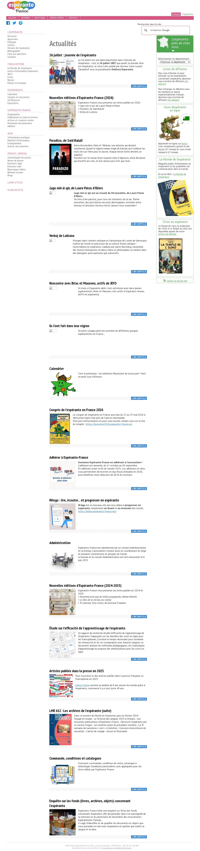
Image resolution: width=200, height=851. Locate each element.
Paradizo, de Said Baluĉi (66, 140)
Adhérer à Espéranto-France (68, 457)
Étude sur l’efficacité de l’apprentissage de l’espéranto (87, 628)
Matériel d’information (18, 140)
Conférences (14, 100)
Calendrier (13, 94)
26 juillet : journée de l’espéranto (72, 55)
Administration (59, 542)
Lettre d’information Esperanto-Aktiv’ (23, 73)
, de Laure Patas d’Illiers (76, 188)
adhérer (25, 17)
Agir (10, 133)
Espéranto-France (19, 110)
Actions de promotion (18, 146)
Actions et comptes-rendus (21, 120)
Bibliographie (14, 50)
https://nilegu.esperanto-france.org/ (97, 511)
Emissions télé (14, 166)
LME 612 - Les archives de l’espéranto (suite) (80, 710)
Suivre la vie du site (175, 280)
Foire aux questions (17, 53)
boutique (40, 17)
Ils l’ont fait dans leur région (69, 325)
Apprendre (13, 39)
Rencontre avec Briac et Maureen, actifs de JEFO (83, 283)
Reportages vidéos (16, 169)
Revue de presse (15, 160)
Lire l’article (139, 86)
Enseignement (14, 143)
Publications (16, 64)
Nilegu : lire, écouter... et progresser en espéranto (84, 500)
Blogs (10, 175)
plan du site (15, 189)
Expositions (13, 103)
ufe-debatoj (173, 99)
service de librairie (167, 234)
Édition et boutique (17, 82)
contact (73, 17)
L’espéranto (15, 32)
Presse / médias (17, 153)
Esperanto (187, 14)
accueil (12, 17)
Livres (10, 77)
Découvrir (12, 36)
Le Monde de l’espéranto (20, 68)
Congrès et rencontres (19, 97)
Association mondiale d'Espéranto (117, 848)
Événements (15, 90)
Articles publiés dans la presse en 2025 (76, 670)
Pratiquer (12, 42)
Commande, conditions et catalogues (75, 758)
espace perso (57, 17)
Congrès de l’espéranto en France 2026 (76, 409)
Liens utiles (15, 182)
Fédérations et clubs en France (23, 117)
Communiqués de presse (19, 157)
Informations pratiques (19, 137)
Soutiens (12, 56)
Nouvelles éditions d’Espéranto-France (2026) (81, 97)
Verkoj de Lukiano (61, 235)
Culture (11, 45)
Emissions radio (15, 163)
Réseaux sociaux (15, 172)
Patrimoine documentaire (20, 123)
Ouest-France (82, 685)
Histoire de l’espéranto (19, 48)
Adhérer (11, 126)
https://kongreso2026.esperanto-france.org (109, 424)
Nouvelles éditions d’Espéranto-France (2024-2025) (85, 585)
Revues (11, 79)
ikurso (184, 143)
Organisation (14, 114)
